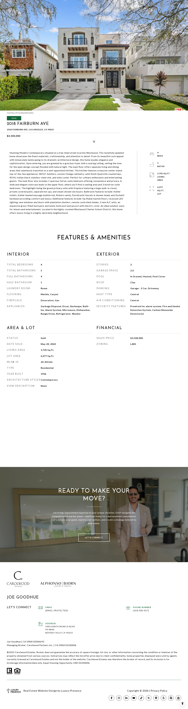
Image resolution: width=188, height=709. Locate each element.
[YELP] (163, 698)
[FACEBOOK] (111, 698)
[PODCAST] (156, 698)
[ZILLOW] (178, 698)
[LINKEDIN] (126, 698)
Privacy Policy (159, 690)
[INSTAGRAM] (119, 698)
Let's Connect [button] (94, 537)
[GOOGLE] (171, 698)
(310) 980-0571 (141, 610)
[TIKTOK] (141, 698)
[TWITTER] (148, 698)
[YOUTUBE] (134, 698)
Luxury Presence (71, 690)
